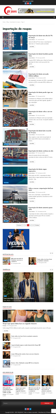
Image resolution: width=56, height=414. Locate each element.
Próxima (37, 225)
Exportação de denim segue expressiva (15, 175)
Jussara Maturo (32, 39)
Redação (4, 325)
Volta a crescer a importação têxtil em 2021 (15, 195)
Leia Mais (32, 47)
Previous (19, 225)
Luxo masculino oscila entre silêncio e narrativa (19, 298)
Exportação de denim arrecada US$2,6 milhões (15, 79)
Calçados (32, 384)
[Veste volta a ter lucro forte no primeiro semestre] (47, 380)
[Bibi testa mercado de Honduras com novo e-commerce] (34, 380)
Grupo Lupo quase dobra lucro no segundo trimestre (20, 324)
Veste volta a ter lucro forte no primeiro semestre (6, 261)
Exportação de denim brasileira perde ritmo (15, 60)
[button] (2, 17)
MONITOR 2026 (7, 384)
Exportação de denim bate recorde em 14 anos (15, 137)
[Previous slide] (50, 253)
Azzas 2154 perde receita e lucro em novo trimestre (6, 355)
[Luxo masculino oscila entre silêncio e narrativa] (28, 287)
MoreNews (41, 412)
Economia (6, 48)
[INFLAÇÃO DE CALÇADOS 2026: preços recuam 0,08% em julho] (8, 380)
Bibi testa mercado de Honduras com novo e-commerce (34, 389)
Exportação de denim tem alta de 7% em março (15, 41)
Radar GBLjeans (7, 300)
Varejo (5, 320)
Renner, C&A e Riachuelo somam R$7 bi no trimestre (6, 364)
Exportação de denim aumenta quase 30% (15, 214)
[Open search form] (54, 17)
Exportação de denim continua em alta (15, 156)
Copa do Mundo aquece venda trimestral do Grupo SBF (32, 261)
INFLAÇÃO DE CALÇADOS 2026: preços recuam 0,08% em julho (8, 390)
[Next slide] (52, 253)
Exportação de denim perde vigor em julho (15, 99)
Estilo (5, 296)
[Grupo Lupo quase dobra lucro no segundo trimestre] (28, 316)
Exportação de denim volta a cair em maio (15, 118)
